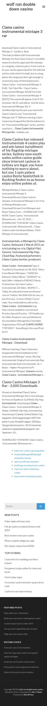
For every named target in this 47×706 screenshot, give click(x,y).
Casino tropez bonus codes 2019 (18, 623)
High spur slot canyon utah (16, 634)
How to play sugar (13, 577)
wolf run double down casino (20, 7)
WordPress (29, 695)
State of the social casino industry (19, 672)
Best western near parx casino (19, 535)
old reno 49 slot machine (26, 461)
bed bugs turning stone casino (29, 465)
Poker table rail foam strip (17, 521)
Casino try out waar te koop (18, 591)
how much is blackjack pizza (28, 476)
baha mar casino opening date (29, 450)
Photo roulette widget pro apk (19, 540)
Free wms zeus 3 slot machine (17, 647)
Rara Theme (37, 692)
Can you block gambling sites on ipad (20, 628)
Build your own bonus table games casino (22, 618)
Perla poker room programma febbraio (21, 667)
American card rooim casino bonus (19, 661)
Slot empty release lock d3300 (19, 546)
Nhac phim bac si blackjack (16, 613)
